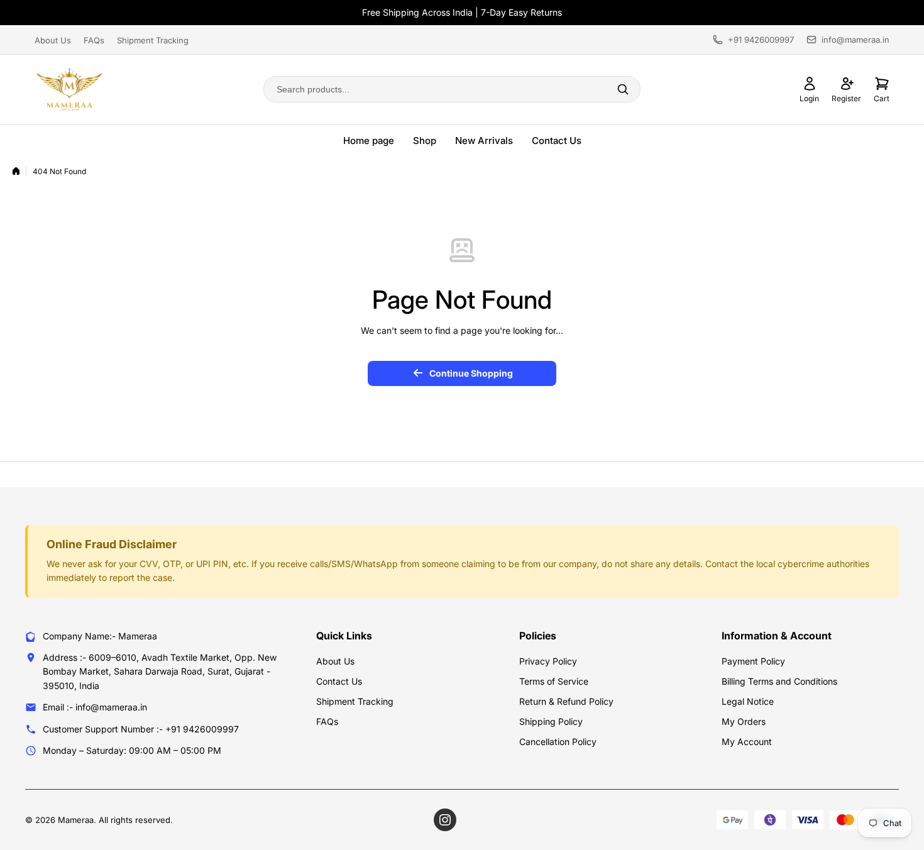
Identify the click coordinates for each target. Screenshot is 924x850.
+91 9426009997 (761, 40)
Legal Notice (748, 701)
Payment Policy (753, 661)
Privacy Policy (548, 661)
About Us (53, 40)
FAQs (94, 40)
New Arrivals (484, 140)
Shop (424, 140)
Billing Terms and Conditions (779, 681)
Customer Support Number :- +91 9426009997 (141, 729)
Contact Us (556, 140)
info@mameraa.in (855, 40)
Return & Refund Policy (566, 701)
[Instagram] (445, 820)
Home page (368, 140)
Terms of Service (553, 681)
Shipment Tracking (153, 40)
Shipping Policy (551, 721)
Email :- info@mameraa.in (95, 707)
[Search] (623, 89)
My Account (747, 741)
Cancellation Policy (558, 741)
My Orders (744, 721)
